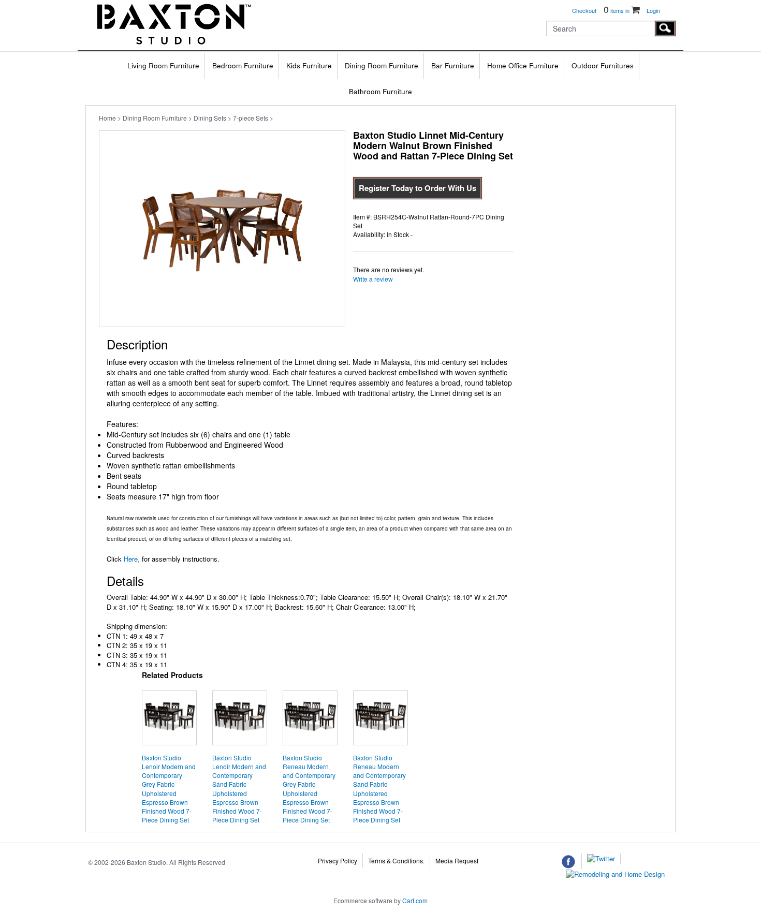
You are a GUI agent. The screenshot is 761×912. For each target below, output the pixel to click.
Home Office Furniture (523, 65)
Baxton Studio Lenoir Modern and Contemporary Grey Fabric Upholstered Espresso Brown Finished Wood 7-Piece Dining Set (169, 788)
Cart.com (415, 900)
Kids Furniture (309, 65)
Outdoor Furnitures (603, 65)
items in (617, 10)
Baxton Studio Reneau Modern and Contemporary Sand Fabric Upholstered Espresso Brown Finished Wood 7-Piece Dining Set (379, 788)
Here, (131, 559)
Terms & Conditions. (396, 860)
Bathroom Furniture (380, 91)
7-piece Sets (250, 117)
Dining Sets (210, 117)
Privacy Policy (337, 860)
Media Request (456, 860)
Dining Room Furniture (381, 65)
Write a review (373, 278)
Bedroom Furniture (242, 65)
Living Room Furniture (163, 65)
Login (653, 10)
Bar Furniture (452, 65)
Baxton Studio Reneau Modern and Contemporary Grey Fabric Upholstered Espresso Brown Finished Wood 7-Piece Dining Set (309, 788)
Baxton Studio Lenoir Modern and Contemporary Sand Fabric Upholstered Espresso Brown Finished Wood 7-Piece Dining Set (239, 788)
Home (107, 117)
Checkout (584, 10)
